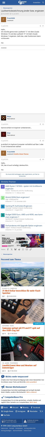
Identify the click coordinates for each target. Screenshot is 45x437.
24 (5, 371)
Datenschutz (27, 430)
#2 (43, 124)
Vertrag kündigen (6, 430)
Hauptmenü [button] (3, 2)
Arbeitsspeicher (13, 199)
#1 (43, 26)
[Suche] (43, 3)
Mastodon (33, 411)
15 (5, 334)
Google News (8, 411)
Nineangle (8, 208)
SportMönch (9, 219)
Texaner (7, 191)
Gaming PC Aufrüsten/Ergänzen (18, 206)
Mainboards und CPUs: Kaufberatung (22, 191)
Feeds (5, 408)
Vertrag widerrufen (30, 428)
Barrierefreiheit (17, 430)
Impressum (4, 428)
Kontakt (11, 428)
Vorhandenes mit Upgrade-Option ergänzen (23, 225)
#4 (43, 159)
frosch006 (6, 14)
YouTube (6, 415)
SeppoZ (7, 228)
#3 (43, 141)
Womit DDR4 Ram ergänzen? (17, 197)
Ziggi (6, 199)
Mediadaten (19, 428)
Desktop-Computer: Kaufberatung (22, 208)
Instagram (21, 411)
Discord (15, 408)
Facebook (36, 408)
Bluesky (26, 408)
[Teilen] (40, 26)
